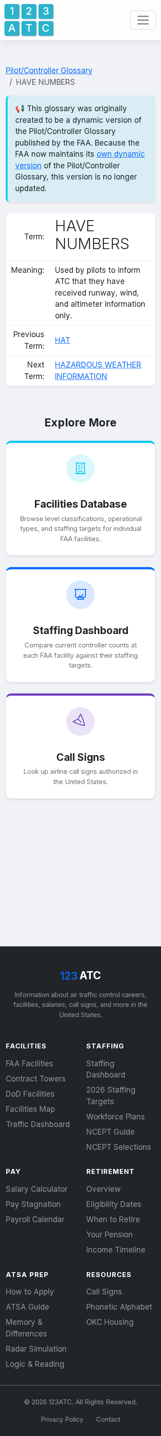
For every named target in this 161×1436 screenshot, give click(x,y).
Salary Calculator (37, 1189)
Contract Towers (36, 1078)
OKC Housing (110, 1322)
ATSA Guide (27, 1306)
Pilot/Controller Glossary (49, 70)
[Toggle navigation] (143, 20)
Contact (108, 1419)
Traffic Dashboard (38, 1124)
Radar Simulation (36, 1348)
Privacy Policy (62, 1419)
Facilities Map (30, 1109)
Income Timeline (115, 1249)
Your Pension (109, 1234)
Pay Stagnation (33, 1204)
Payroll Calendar (35, 1219)
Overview (103, 1189)
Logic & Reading (35, 1364)
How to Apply (30, 1291)
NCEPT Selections (118, 1147)
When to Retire (113, 1219)
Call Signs (104, 1291)
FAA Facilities (29, 1063)
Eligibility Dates (113, 1204)
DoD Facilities (30, 1094)
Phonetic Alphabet (119, 1306)
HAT (62, 340)
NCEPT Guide (110, 1131)
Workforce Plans (115, 1116)
